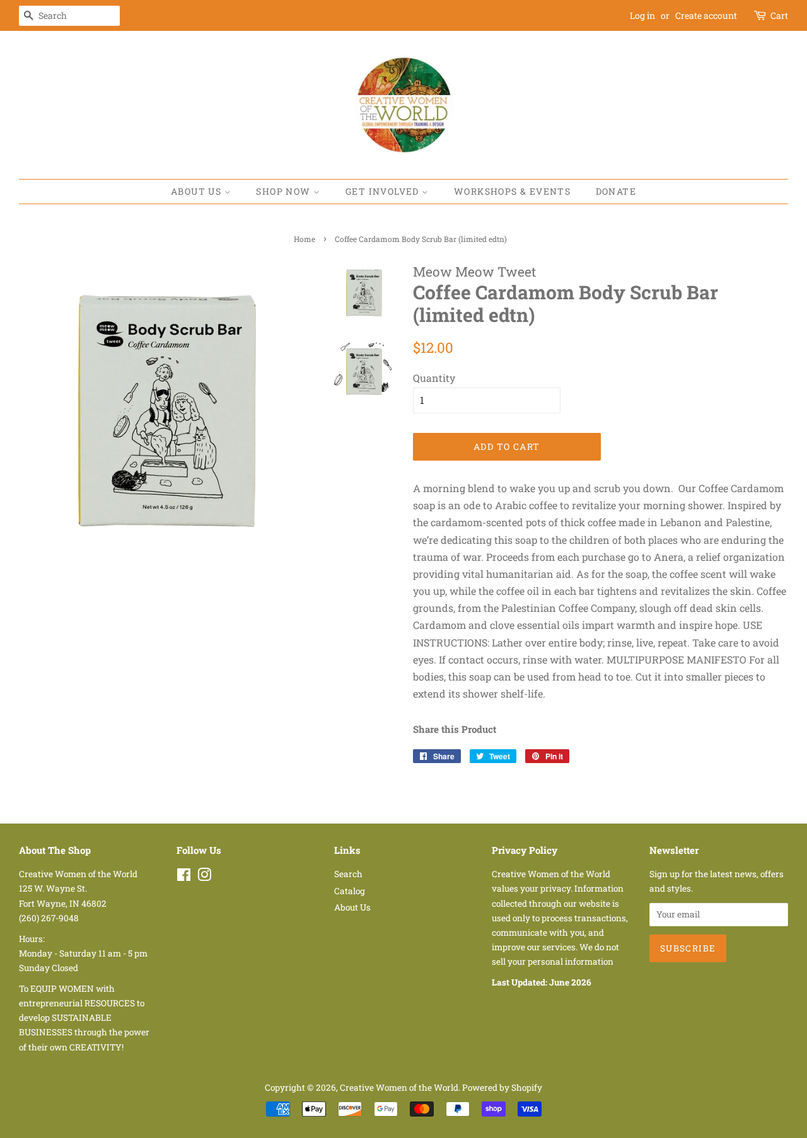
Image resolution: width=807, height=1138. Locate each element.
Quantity (434, 377)
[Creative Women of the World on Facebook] (184, 877)
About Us (197, 191)
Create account (706, 15)
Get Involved (383, 191)
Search (348, 874)
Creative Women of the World (399, 1087)
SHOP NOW (284, 191)
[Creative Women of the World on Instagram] (204, 877)
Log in (642, 15)
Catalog (349, 891)
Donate (616, 191)
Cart (779, 15)
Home (304, 239)
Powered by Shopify (502, 1087)
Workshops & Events (512, 191)
